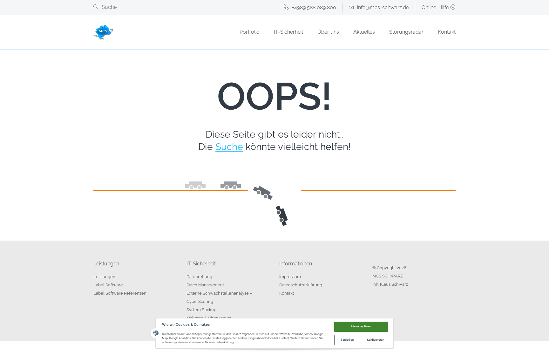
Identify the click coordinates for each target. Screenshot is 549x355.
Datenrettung (199, 276)
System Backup (201, 309)
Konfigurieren (375, 339)
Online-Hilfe (435, 7)
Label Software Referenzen (119, 293)
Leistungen (104, 276)
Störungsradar (406, 32)
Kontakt (447, 32)
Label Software (108, 285)
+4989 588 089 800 (314, 7)
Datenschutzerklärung (300, 285)
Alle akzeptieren (361, 326)
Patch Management (205, 285)
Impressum (290, 276)
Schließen (347, 339)
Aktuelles (364, 32)
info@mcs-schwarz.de (383, 7)
